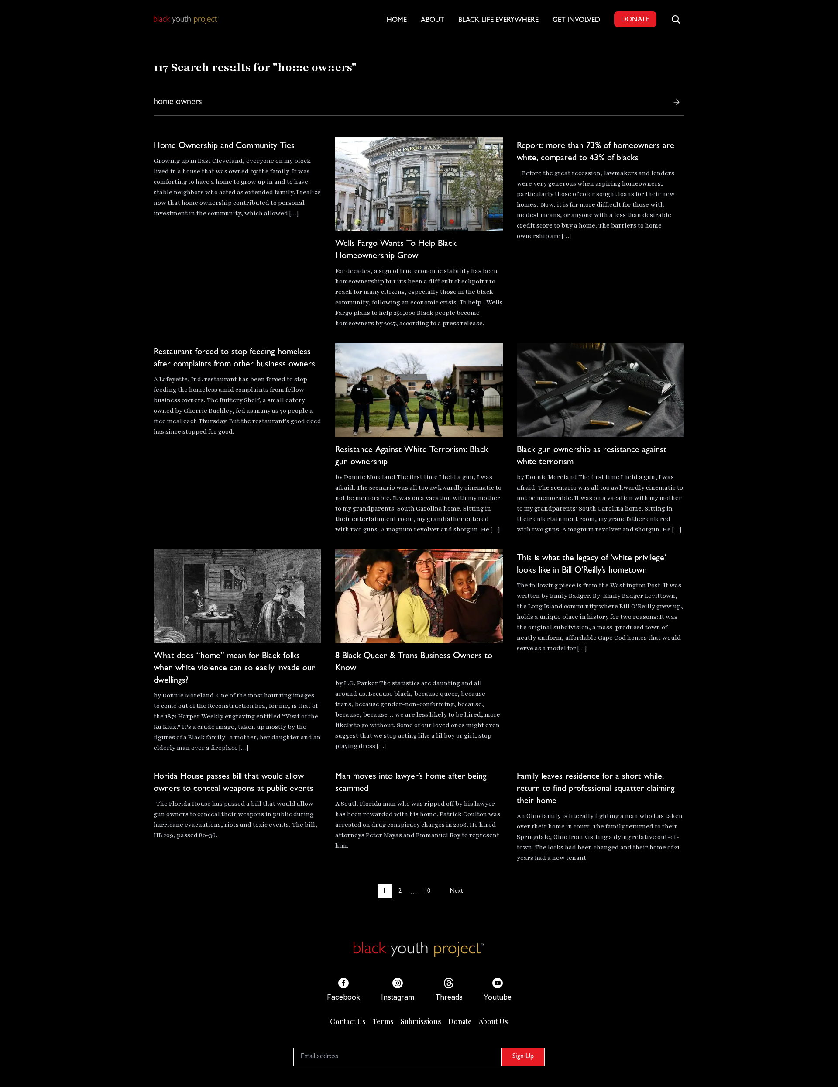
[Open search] (675, 19)
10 (427, 891)
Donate (460, 1021)
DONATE (635, 20)
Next (456, 891)
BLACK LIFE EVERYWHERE (498, 20)
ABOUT (432, 20)
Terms (383, 1021)
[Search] (676, 102)
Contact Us (348, 1021)
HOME (397, 20)
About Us (493, 1021)
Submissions (421, 1021)
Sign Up (523, 1056)
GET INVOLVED (576, 20)
